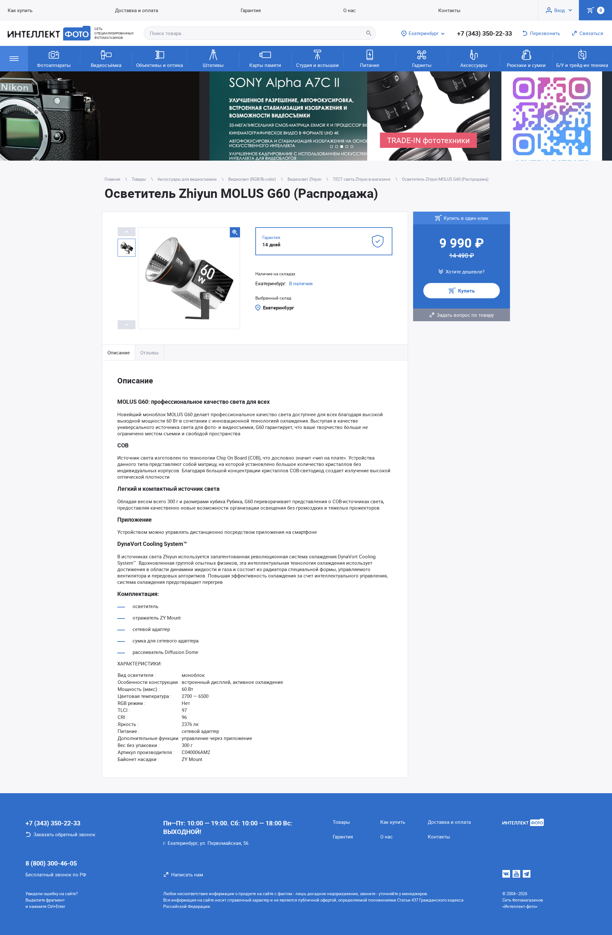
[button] (331, 146)
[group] (183, 116)
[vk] (506, 874)
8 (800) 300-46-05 (51, 863)
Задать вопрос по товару (465, 315)
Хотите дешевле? (465, 271)
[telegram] (526, 874)
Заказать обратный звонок (64, 834)
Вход (559, 10)
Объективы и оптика (159, 65)
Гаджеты (422, 65)
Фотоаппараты (54, 65)
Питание (369, 65)
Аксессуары (473, 65)
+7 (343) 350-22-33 (484, 33)
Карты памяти (265, 65)
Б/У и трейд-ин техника (582, 65)
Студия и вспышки (317, 65)
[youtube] (516, 874)
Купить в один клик (466, 218)
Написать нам (187, 874)
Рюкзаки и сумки (526, 65)
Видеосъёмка (106, 65)
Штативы (213, 65)
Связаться (591, 33)
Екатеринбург (278, 307)
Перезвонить (545, 33)
